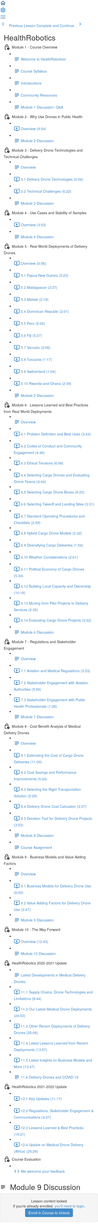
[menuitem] (3, 11)
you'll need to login (69, 1205)
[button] (3, 4)
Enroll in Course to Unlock (49, 1212)
